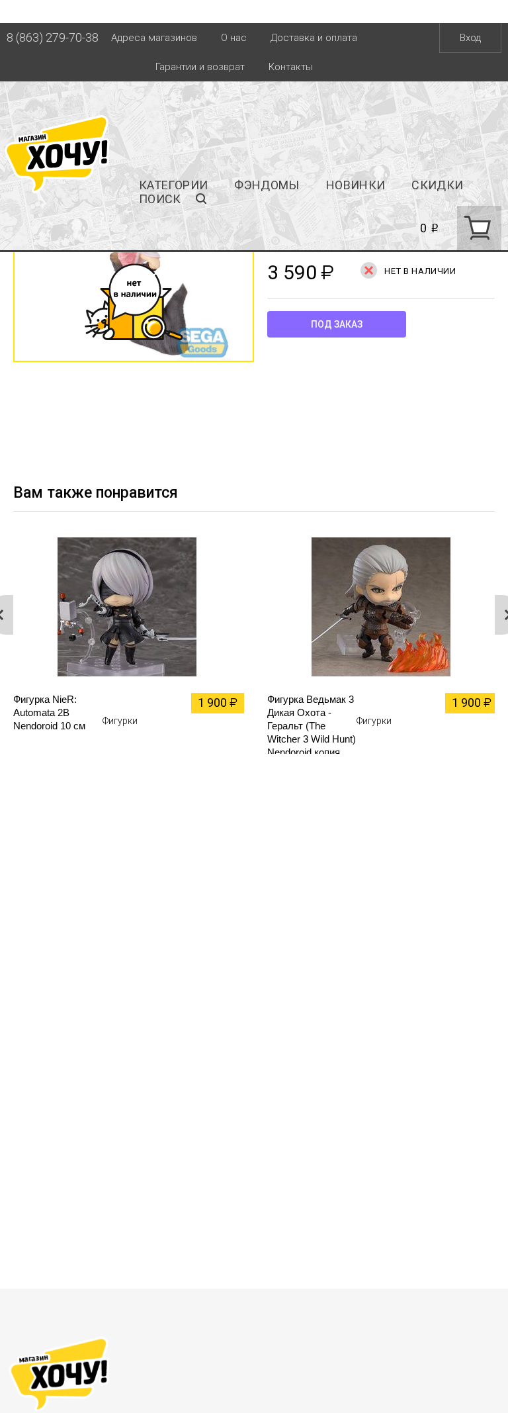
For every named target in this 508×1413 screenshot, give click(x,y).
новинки (356, 185)
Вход (470, 38)
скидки (437, 185)
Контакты (291, 67)
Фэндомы (267, 185)
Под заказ (336, 324)
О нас (234, 38)
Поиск (160, 199)
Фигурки (120, 720)
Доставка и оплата (314, 38)
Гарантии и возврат (200, 67)
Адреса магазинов (154, 38)
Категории (173, 185)
